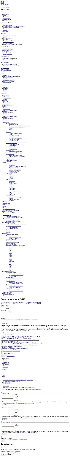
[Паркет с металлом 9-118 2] (34, 302)
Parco (10, 264)
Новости (5, 89)
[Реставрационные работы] (8, 348)
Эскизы (5, 99)
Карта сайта (6, 386)
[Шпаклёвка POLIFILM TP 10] (9, 338)
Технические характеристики (10, 58)
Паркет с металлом (7, 211)
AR (4, 377)
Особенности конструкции (15, 237)
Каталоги (5, 101)
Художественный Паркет (9, 209)
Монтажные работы (8, 77)
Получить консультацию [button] (6, 319)
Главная (5, 206)
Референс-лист (6, 18)
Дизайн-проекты (7, 98)
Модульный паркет (7, 25)
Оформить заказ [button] (10, 356)
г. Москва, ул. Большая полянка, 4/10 (11, 381)
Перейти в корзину (5, 9)
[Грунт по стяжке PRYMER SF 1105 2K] (11, 336)
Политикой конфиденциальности (26, 403)
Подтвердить (3, 455)
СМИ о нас (5, 87)
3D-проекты (6, 96)
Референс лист (6, 204)
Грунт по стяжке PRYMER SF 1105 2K (31, 336)
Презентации (6, 104)
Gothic (10, 256)
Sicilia (10, 267)
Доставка (5, 78)
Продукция (6, 14)
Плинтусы (3, 71)
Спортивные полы (5, 68)
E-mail (16, 397)
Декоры (5, 28)
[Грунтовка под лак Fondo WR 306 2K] (11, 340)
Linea (10, 257)
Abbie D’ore (11, 246)
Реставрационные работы (9, 80)
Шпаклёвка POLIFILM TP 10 (24, 338)
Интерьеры (3, 33)
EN (4, 376)
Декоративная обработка (14, 280)
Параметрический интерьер (9, 40)
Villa (10, 270)
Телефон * (17, 396)
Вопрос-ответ (6, 109)
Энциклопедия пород (8, 105)
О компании (3, 84)
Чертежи (5, 100)
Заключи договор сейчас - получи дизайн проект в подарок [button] (25, 319)
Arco (10, 248)
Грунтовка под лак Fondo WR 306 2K (30, 340)
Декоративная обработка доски (10, 59)
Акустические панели (8, 42)
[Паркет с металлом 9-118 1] (20, 302)
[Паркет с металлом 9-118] (7, 302)
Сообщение (16, 400)
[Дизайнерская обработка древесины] (11, 345)
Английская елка (7, 52)
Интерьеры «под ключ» (8, 81)
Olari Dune (11, 261)
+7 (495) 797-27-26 (5, 4)
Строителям (6, 113)
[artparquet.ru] (4, 369)
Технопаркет (6, 51)
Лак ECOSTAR (14, 341)
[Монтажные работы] (7, 346)
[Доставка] (4, 347)
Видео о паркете (7, 102)
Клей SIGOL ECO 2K (19, 337)
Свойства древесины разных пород (11, 65)
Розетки (5, 30)
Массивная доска (5, 56)
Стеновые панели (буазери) (9, 35)
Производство (6, 16)
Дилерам (5, 111)
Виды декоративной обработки (16, 275)
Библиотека (3, 93)
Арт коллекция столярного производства (12, 44)
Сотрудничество (7, 19)
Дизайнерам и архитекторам (10, 110)
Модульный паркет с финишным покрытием (13, 26)
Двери (4, 37)
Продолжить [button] (3, 356)
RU (4, 375)
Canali (10, 253)
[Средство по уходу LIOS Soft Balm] (10, 342)
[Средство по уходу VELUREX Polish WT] (12, 343)
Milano (10, 259)
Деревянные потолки (8, 38)
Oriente (10, 262)
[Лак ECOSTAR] (6, 341)
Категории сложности (14, 238)
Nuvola (10, 260)
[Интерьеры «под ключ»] (8, 349)
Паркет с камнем (13, 227)
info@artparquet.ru (7, 383)
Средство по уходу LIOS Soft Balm (28, 342)
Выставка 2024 (12, 276)
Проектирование (7, 82)
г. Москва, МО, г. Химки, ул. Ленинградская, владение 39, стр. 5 (18, 380)
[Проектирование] (6, 351)
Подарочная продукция (6, 70)
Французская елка (7, 54)
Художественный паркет (6, 22)
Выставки (5, 88)
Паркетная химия (5, 69)
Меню (4, 15)
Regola (10, 265)
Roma (10, 266)
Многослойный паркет (6, 46)
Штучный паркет (5, 62)
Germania (11, 255)
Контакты (5, 20)
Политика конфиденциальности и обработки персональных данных (19, 387)
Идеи (4, 106)
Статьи (5, 107)
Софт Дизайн (6, 75)
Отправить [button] (4, 404)
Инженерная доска (7, 50)
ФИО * (16, 394)
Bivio (10, 250)
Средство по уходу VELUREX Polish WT (32, 343)
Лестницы (5, 39)
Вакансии (5, 90)
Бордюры (5, 31)
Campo (10, 251)
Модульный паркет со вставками (11, 27)
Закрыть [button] (3, 441)
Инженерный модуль (8, 49)
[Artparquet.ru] (2, 3)
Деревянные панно (7, 43)
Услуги (2, 73)
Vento (10, 269)
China (10, 254)
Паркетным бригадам (8, 112)
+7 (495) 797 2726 (7, 382)
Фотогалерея (6, 95)
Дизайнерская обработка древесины (11, 76)
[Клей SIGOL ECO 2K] (7, 337)
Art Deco (11, 249)
